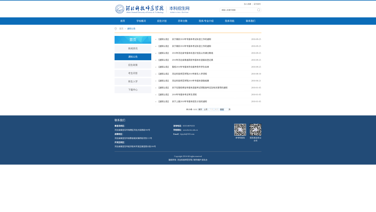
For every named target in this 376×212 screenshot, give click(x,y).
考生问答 (133, 73)
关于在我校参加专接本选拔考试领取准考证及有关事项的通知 (200, 88)
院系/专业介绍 (206, 21)
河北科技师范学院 (185, 160)
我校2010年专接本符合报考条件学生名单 (190, 67)
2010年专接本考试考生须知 (184, 94)
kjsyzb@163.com (187, 134)
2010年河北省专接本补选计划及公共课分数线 (192, 53)
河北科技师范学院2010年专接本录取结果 (190, 81)
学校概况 (141, 21)
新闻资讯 (133, 48)
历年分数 (182, 21)
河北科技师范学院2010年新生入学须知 (189, 74)
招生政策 (133, 65)
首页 (122, 21)
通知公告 (131, 29)
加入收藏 (247, 4)
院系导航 (229, 21)
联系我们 (250, 21)
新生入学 (133, 81)
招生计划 (162, 21)
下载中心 (133, 89)
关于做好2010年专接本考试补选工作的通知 (191, 39)
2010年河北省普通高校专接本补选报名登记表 (192, 60)
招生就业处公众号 (255, 139)
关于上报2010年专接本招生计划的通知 (189, 101)
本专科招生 (240, 138)
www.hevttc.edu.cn (190, 130)
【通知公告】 (163, 39)
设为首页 (257, 4)
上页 (205, 110)
